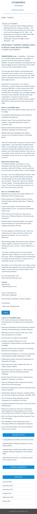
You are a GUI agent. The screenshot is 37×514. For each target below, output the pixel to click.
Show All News (6, 299)
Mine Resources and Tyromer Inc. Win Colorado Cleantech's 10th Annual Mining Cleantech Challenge (17, 372)
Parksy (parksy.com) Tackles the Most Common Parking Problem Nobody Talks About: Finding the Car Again (18, 201)
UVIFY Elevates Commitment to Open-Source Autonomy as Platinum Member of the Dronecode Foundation (18, 216)
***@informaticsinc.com (9, 286)
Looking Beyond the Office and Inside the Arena (18, 439)
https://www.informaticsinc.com (11, 278)
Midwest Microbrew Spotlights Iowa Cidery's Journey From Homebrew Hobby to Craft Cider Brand (17, 135)
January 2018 (7, 482)
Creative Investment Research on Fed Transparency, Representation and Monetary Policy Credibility (18, 343)
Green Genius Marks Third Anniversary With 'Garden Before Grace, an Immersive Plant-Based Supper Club (18, 209)
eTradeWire (18, 2)
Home (4, 17)
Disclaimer (15, 299)
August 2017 (7, 501)
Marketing (13, 295)
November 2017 (8, 489)
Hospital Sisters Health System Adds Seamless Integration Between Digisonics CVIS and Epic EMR (18, 452)
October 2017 (7, 493)
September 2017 (8, 497)
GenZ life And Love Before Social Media (14, 338)
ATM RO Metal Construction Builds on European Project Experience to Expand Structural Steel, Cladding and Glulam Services (17, 223)
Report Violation (25, 299)
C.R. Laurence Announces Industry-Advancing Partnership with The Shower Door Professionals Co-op (17, 322)
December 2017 (8, 485)
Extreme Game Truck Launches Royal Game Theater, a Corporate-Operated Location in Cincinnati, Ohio (16, 122)
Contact (10, 17)
